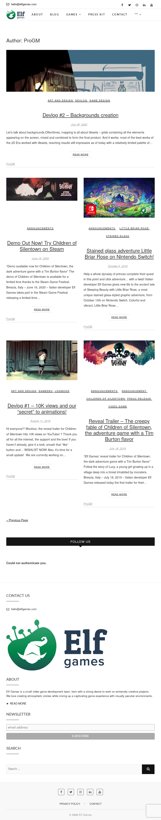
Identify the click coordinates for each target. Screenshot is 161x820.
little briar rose (134, 228)
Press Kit (96, 14)
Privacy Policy (70, 803)
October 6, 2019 (117, 266)
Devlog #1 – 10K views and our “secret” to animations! (42, 408)
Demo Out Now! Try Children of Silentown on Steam (42, 245)
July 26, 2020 (79, 124)
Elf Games (85, 815)
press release (139, 398)
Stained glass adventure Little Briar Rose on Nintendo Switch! (119, 253)
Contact (119, 14)
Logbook (62, 390)
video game (117, 406)
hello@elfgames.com (24, 4)
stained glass (117, 235)
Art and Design (60, 100)
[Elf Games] (15, 13)
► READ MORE (16, 703)
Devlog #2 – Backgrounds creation (80, 114)
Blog (54, 14)
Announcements (40, 228)
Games (72, 14)
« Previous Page (17, 520)
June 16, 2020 (40, 258)
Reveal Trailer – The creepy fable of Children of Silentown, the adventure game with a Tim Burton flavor (119, 429)
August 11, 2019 (40, 421)
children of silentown (105, 398)
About (37, 14)
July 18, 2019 (117, 448)
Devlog (81, 100)
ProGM (10, 164)
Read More (80, 154)
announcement (134, 390)
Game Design (100, 100)
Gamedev (46, 390)
